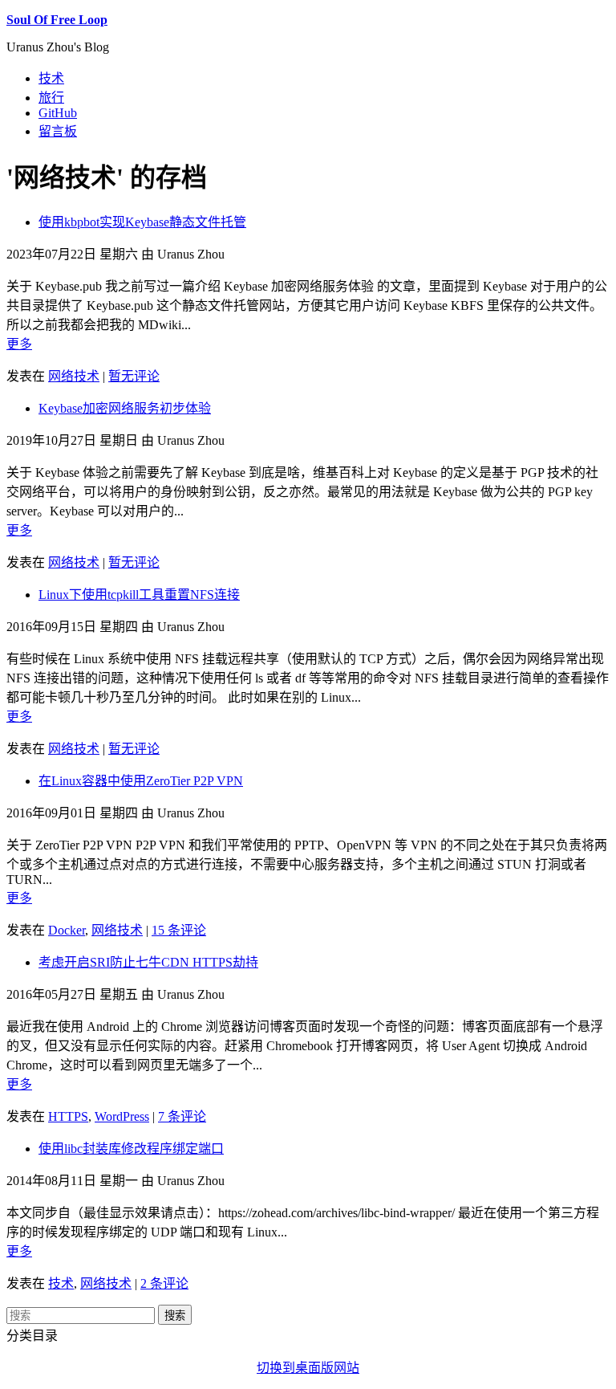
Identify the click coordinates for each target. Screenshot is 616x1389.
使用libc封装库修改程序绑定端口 (131, 1148)
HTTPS (68, 1116)
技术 (51, 78)
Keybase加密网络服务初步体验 (124, 408)
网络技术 (73, 376)
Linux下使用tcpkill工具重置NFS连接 (139, 594)
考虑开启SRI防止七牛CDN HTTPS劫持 (148, 962)
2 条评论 (164, 1283)
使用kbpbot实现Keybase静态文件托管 (142, 222)
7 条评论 (182, 1116)
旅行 (51, 97)
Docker (66, 930)
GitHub (57, 113)
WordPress (122, 1116)
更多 (19, 344)
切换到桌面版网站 (308, 1368)
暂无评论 (134, 376)
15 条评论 (179, 930)
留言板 (57, 131)
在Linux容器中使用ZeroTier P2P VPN (140, 781)
